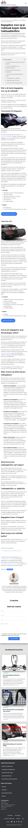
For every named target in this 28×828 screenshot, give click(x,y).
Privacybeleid (18, 815)
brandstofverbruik (5, 498)
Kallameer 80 (3, 801)
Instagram (21, 821)
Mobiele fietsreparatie (7, 766)
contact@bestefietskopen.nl (9, 804)
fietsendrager (4, 345)
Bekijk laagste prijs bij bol (9, 214)
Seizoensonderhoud (6, 775)
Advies (7, 821)
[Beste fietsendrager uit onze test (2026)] (14, 731)
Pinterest (17, 821)
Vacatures (4, 789)
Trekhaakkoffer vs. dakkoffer (13, 78)
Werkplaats (3, 809)
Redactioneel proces (7, 793)
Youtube (11, 821)
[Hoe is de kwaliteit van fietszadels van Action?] (14, 697)
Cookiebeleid (10, 815)
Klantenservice (4, 807)
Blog (5, 20)
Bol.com (23, 539)
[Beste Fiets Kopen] (9, 3)
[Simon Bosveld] (14, 577)
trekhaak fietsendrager (6, 353)
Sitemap (18, 818)
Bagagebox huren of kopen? (13, 80)
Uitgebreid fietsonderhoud (8, 769)
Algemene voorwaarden (9, 818)
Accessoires (9, 20)
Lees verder (16, 684)
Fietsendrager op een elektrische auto (12, 550)
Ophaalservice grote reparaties (9, 779)
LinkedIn (19, 821)
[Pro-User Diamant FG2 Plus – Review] (14, 662)
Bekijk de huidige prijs (8, 320)
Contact (4, 796)
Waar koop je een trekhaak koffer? (14, 82)
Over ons (4, 786)
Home (2, 20)
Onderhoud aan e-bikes (7, 772)
